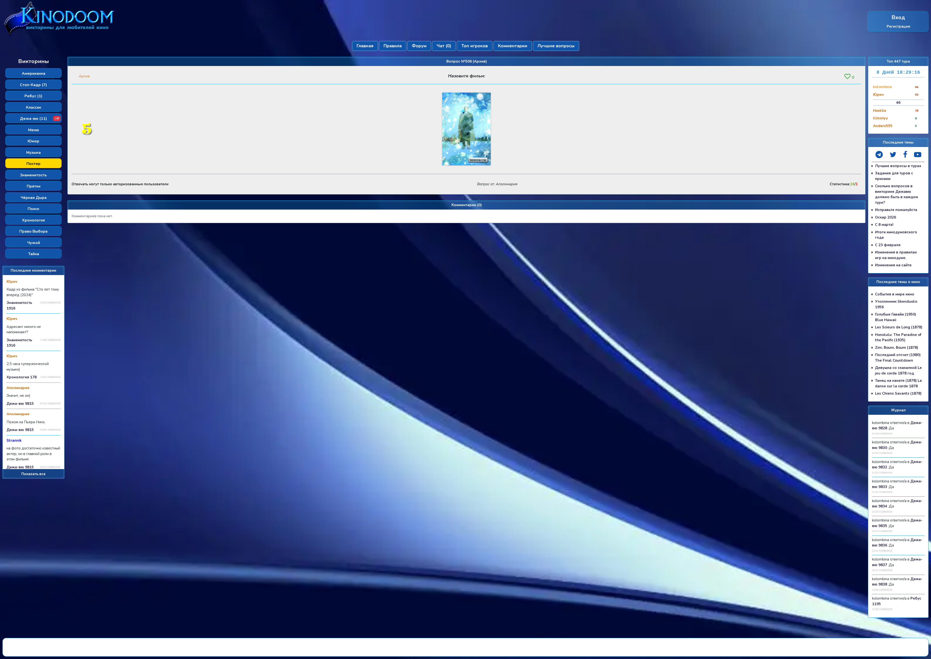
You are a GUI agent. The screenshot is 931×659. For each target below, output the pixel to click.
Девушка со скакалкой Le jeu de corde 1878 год (898, 370)
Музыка (33, 152)
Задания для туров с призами (894, 176)
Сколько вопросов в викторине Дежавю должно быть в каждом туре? (896, 194)
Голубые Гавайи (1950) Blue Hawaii (895, 317)
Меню (33, 130)
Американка (33, 73)
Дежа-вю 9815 (20, 403)
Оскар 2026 (885, 217)
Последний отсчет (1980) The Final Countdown (898, 357)
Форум (419, 46)
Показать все (33, 474)
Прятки (33, 186)
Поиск (33, 209)
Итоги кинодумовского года (896, 235)
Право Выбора (33, 231)
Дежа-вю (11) (39, 118)
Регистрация (898, 26)
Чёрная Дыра (34, 197)
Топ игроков (474, 46)
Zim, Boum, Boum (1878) (896, 347)
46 (898, 102)
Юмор (33, 141)
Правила (393, 46)
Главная (365, 46)
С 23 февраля (887, 245)
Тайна (33, 254)
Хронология (33, 220)
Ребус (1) (33, 96)
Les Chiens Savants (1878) (898, 393)
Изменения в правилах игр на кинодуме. (896, 255)
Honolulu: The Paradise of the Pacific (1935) (898, 337)
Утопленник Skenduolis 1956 (896, 304)
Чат (444, 46)
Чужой (33, 242)
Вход (898, 17)
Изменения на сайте (893, 265)
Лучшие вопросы (556, 46)
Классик (33, 107)
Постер (33, 163)
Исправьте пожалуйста (896, 209)
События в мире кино (894, 294)
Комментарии (512, 46)
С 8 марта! (884, 224)
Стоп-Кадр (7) (33, 85)
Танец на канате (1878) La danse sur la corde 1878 (898, 383)
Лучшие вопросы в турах (898, 165)
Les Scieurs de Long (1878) (898, 327)
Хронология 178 (22, 377)
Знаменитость (33, 175)
